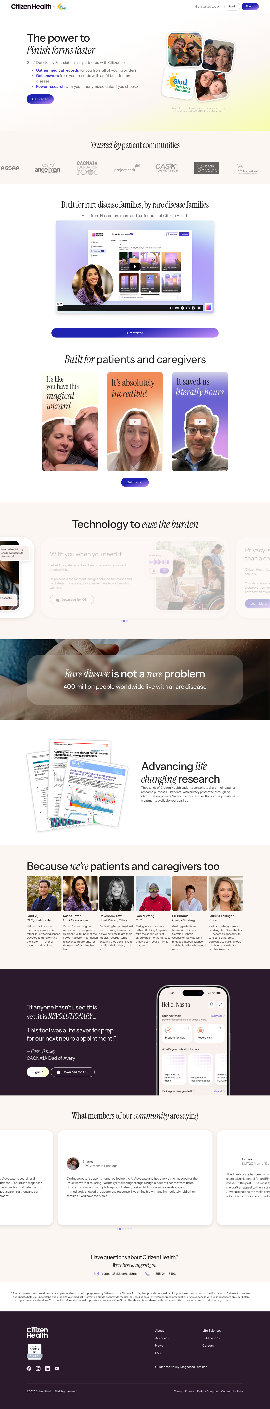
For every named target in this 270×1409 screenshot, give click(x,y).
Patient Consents (207, 1391)
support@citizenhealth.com (121, 1274)
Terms (178, 1391)
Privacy (189, 1391)
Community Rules (232, 1391)
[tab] (121, 621)
